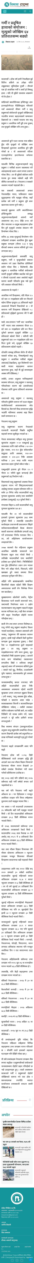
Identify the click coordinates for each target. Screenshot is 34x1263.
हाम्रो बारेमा (28, 1247)
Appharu (29, 1258)
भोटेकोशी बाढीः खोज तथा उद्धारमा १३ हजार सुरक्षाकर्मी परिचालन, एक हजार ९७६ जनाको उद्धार (16, 1164)
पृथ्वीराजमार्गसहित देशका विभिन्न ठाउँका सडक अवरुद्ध (17, 1123)
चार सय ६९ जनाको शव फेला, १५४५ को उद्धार (16, 1143)
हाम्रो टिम (17, 1247)
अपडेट (5, 1115)
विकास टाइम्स (10, 42)
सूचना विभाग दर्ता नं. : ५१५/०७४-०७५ (5, 1249)
